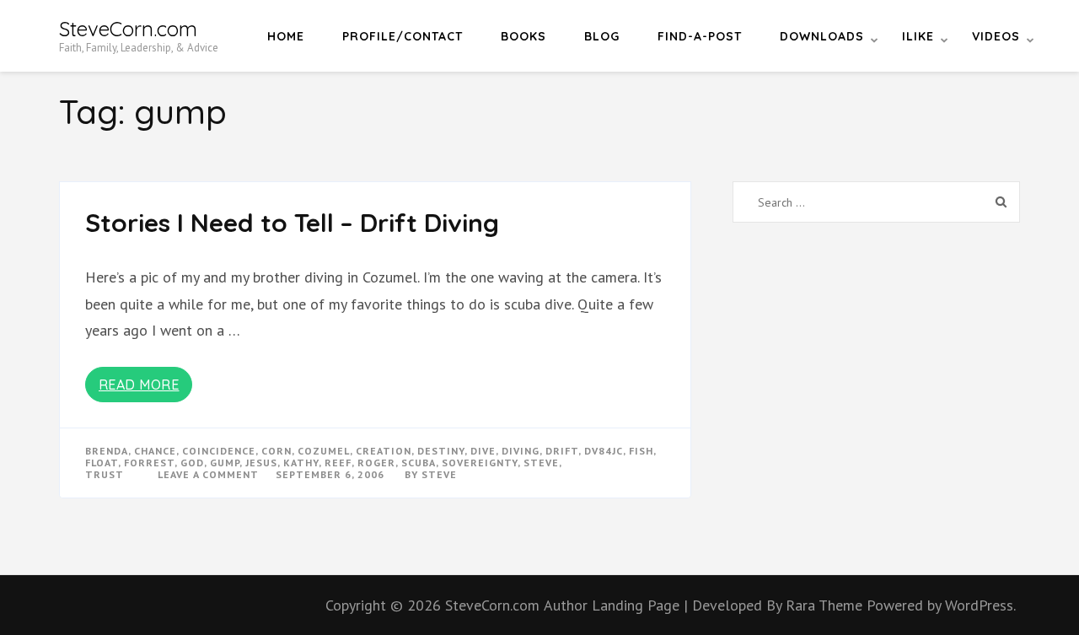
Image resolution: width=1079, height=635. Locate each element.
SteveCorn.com (128, 28)
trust (104, 474)
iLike (918, 36)
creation (383, 450)
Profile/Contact (402, 36)
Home (285, 36)
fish (641, 450)
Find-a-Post (700, 36)
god (192, 462)
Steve (439, 474)
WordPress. (980, 605)
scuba (418, 462)
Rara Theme (826, 605)
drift (561, 450)
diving (521, 450)
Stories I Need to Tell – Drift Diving (292, 223)
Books (523, 36)
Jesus (261, 462)
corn (276, 450)
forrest (149, 462)
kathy (301, 462)
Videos (996, 36)
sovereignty (480, 462)
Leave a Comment (208, 474)
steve (541, 462)
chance (155, 450)
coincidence (218, 450)
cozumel (324, 450)
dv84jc (603, 450)
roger (376, 462)
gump (224, 462)
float (101, 462)
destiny (440, 450)
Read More (139, 384)
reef (338, 462)
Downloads (822, 36)
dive (483, 450)
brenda (106, 450)
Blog (602, 36)
